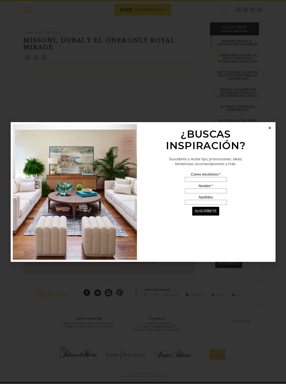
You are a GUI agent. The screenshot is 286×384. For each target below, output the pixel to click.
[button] (269, 127)
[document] (143, 192)
